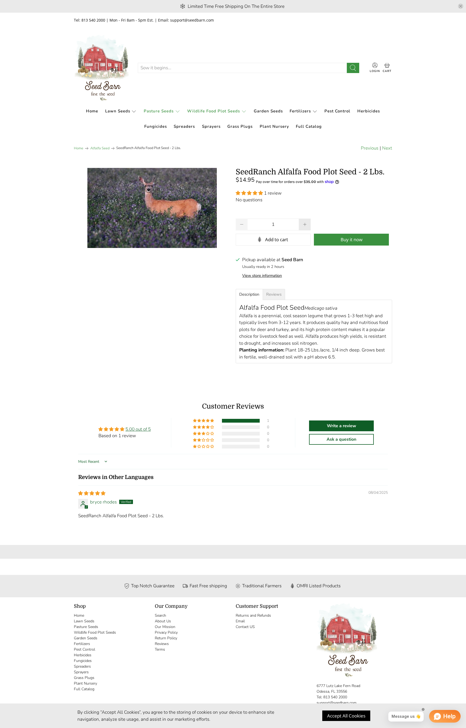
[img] (91, 493)
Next (387, 148)
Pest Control (337, 111)
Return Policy (166, 638)
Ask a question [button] (341, 439)
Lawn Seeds (117, 111)
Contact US (245, 626)
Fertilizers (300, 111)
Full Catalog (309, 126)
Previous (369, 148)
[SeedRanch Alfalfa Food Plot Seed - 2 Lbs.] (152, 208)
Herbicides (368, 111)
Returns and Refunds (253, 615)
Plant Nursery (274, 126)
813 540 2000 (335, 697)
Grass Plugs (240, 126)
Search (160, 615)
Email (240, 621)
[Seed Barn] (102, 67)
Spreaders (184, 126)
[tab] (249, 294)
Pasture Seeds (159, 111)
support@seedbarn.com (337, 702)
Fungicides (155, 126)
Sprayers (211, 126)
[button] (249, 193)
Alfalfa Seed (99, 148)
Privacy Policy (166, 632)
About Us (163, 621)
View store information (262, 275)
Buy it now (351, 239)
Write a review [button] (341, 426)
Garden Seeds (268, 111)
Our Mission (165, 626)
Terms (160, 649)
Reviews (162, 643)
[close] (460, 6)
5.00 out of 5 (138, 429)
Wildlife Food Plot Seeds (213, 111)
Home (92, 111)
